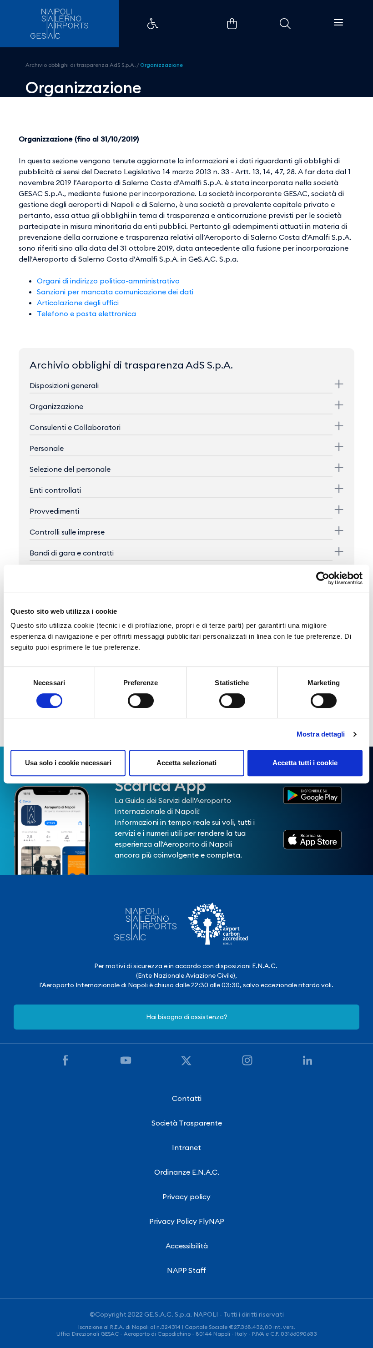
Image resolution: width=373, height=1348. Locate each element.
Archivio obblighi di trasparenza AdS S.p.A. (80, 64)
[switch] (141, 700)
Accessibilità (187, 1245)
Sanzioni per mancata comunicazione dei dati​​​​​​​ (115, 291)
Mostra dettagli (321, 734)
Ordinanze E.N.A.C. (186, 1171)
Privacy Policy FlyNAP (186, 1221)
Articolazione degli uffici (78, 302)
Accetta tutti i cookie (305, 763)
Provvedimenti (54, 510)
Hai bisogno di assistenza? (186, 1017)
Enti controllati (55, 490)
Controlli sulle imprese (67, 531)
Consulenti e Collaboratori (75, 427)
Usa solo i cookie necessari (68, 763)
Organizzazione (161, 64)
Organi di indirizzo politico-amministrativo (108, 280)
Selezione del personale (70, 469)
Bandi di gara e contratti (72, 552)
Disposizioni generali (64, 385)
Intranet (186, 1147)
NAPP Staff (186, 1270)
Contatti (187, 1098)
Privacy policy (186, 1196)
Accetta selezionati (186, 763)
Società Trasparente (186, 1122)
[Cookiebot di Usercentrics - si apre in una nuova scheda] (323, 578)
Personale (47, 448)
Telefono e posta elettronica (86, 313)
